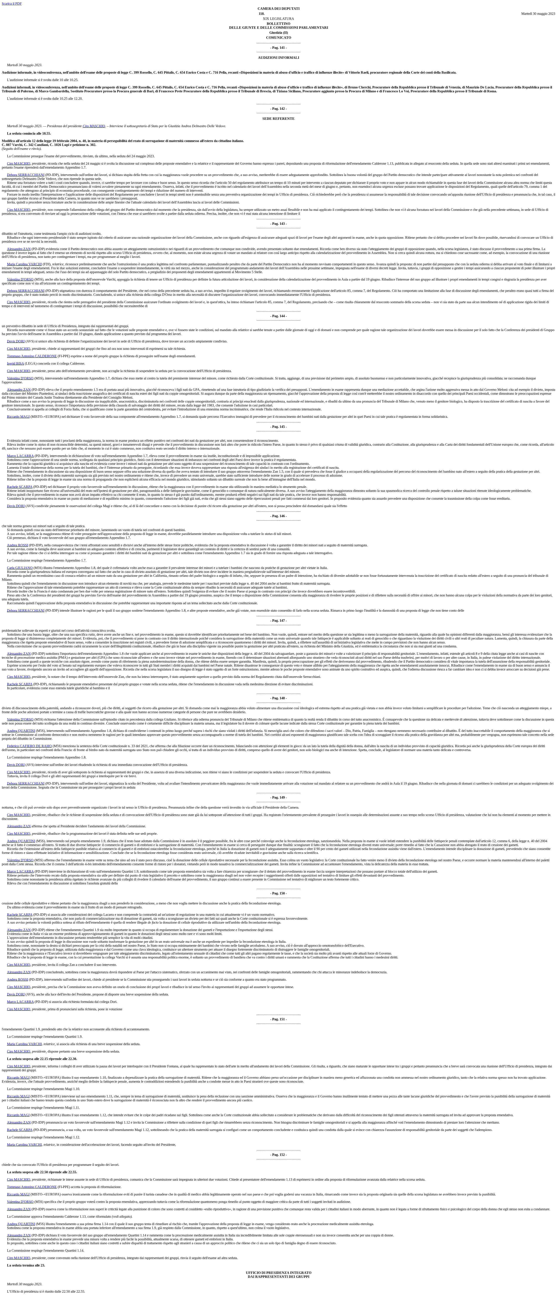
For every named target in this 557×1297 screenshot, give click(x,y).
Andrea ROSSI (17, 545)
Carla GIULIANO (20, 568)
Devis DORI (16, 341)
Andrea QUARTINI (21, 731)
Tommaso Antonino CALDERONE (32, 356)
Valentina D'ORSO (20, 279)
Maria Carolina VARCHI (24, 264)
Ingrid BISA (15, 363)
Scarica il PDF (12, 3)
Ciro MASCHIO (94, 126)
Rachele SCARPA (19, 487)
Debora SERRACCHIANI (25, 175)
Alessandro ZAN (19, 249)
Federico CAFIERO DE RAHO (29, 746)
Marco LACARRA (20, 456)
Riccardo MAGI (18, 416)
